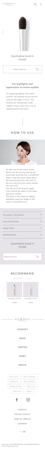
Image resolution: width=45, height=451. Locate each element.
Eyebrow (14, 381)
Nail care (17, 391)
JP (20, 432)
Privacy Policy (22, 414)
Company (22, 424)
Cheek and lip (16, 386)
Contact (22, 410)
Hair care (14, 377)
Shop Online (20, 69)
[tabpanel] (14, 292)
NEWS (22, 356)
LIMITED (22, 347)
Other (29, 391)
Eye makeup (29, 381)
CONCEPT (22, 329)
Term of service (22, 419)
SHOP (22, 338)
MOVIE (23, 365)
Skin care (31, 386)
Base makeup (29, 377)
